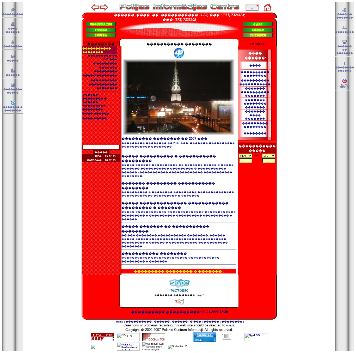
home (119, 321)
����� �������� (100, 75)
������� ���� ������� (255, 115)
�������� (12, 46)
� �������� (105, 63)
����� (13, 60)
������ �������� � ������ (94, 98)
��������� (12, 14)
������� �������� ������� (255, 103)
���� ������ (95, 113)
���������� (139, 321)
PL (263, 43)
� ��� (195, 321)
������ (13, 75)
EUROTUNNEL (345, 86)
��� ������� (103, 80)
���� (255, 65)
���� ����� (94, 118)
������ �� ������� (344, 49)
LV (252, 43)
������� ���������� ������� (255, 92)
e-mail (230, 325)
